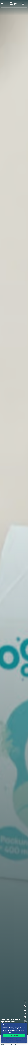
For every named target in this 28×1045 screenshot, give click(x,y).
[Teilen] (25, 1017)
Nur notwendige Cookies (14, 1039)
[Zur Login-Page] (26, 3)
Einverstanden (14, 1035)
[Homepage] (14, 3)
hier (10, 1032)
